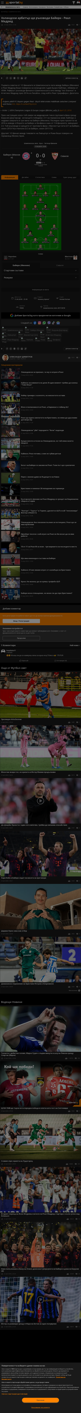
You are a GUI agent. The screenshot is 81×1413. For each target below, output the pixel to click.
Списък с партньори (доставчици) (14, 1394)
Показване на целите (40, 1407)
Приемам (40, 1400)
